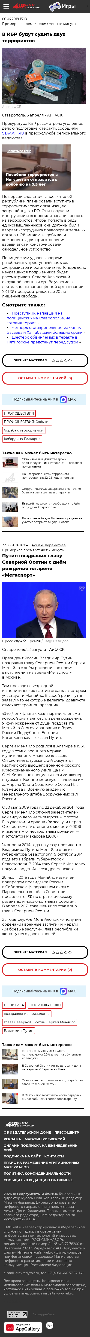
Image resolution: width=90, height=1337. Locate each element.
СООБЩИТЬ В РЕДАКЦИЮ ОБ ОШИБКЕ (38, 1180)
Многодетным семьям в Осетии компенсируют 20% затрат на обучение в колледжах (51, 1054)
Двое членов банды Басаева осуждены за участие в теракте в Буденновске (52, 520)
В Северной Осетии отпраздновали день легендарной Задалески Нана (51, 1067)
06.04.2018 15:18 (14, 19)
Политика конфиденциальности (37, 1174)
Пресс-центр (66, 1132)
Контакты (54, 1156)
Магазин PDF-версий (45, 1139)
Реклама (12, 1139)
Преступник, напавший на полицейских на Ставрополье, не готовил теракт (38, 318)
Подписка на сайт (22, 1156)
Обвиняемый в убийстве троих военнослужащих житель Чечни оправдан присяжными (52, 462)
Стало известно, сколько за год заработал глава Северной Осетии (52, 1082)
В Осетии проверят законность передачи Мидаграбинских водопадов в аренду (51, 1097)
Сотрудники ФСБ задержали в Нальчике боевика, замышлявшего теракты (51, 490)
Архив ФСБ (11, 107)
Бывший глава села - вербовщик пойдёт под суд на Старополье (51, 505)
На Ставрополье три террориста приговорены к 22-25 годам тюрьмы (48, 475)
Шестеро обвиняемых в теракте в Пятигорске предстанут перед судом (42, 339)
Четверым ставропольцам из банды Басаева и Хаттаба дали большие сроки (45, 330)
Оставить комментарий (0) (45, 378)
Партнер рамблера (43, 1314)
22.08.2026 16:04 (15, 545)
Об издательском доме (27, 1132)
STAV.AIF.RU (13, 133)
